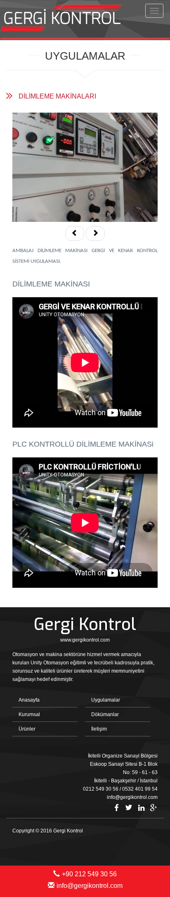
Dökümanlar (105, 714)
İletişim (99, 729)
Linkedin (141, 807)
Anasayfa (29, 700)
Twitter (129, 807)
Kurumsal (29, 714)
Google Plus (153, 807)
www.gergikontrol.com (85, 640)
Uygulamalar (105, 700)
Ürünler (27, 729)
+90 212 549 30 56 (89, 874)
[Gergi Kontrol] (63, 19)
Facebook (116, 807)
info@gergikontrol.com (90, 885)
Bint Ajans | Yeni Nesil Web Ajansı (144, 845)
